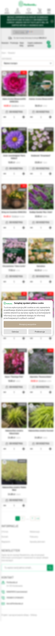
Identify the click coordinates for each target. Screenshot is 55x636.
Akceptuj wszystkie (27, 324)
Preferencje (40, 332)
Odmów (15, 332)
